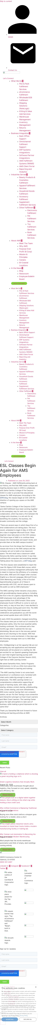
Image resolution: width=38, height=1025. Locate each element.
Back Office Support (27, 332)
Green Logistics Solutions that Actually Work (17, 782)
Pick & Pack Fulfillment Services (24, 86)
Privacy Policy (24, 1015)
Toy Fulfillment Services (31, 227)
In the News (16, 268)
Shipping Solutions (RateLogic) (24, 106)
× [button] (35, 987)
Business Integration (20, 133)
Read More (8, 795)
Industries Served (18, 174)
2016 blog (4, 498)
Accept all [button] (10, 1019)
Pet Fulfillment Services (31, 218)
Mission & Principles (26, 433)
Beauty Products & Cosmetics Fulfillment (27, 180)
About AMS (16, 241)
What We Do (16, 81)
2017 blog (28, 561)
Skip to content (6, 1)
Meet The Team (26, 243)
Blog (21, 271)
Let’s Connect (19, 283)
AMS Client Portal (26, 166)
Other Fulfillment (26, 208)
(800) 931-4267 (6, 862)
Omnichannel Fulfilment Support (25, 144)
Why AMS (23, 246)
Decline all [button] (28, 1019)
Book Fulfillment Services (31, 235)
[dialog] (19, 1005)
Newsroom (24, 274)
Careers (22, 260)
